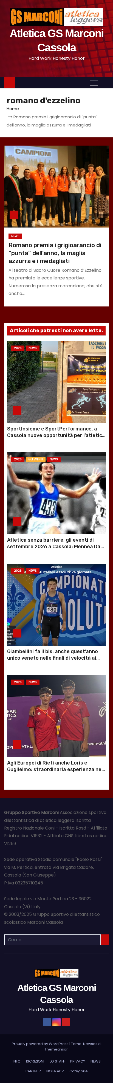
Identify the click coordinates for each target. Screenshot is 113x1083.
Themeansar (56, 1049)
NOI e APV (55, 1071)
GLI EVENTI (36, 459)
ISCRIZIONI (35, 1061)
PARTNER (33, 1071)
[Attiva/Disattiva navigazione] (94, 82)
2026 (18, 348)
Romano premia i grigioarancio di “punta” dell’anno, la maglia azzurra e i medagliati (55, 253)
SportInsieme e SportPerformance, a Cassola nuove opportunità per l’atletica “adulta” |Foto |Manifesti (56, 435)
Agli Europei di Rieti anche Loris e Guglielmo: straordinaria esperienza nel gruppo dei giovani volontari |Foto (55, 769)
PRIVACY (77, 1061)
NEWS (15, 236)
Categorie (78, 1071)
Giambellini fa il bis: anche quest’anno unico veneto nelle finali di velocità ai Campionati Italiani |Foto (52, 658)
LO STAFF (57, 1061)
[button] (105, 82)
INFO (17, 1061)
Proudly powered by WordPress (40, 1043)
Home (13, 108)
